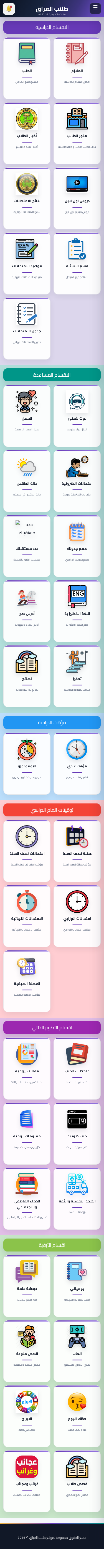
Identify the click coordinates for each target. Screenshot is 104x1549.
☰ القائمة (95, 8)
